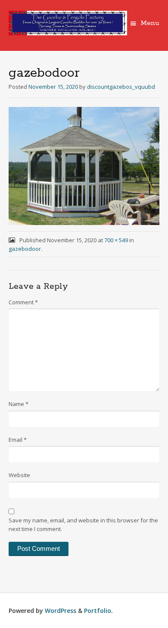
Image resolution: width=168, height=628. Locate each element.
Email (18, 440)
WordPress (60, 610)
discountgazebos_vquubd (121, 87)
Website (19, 475)
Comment (23, 302)
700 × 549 (116, 240)
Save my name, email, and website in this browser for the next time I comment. (83, 524)
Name (18, 404)
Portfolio (97, 610)
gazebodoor (25, 249)
